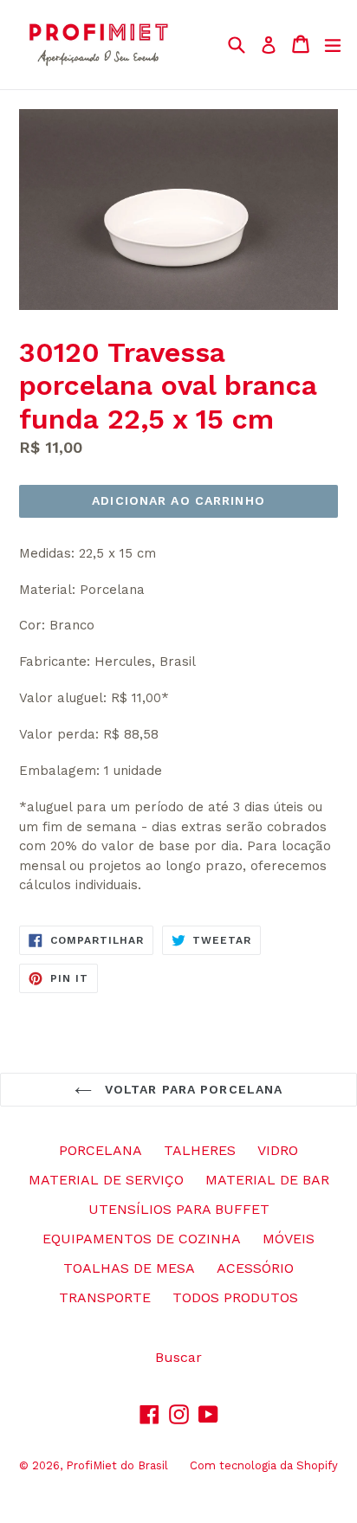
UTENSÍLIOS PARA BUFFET (178, 1209)
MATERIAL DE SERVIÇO (106, 1179)
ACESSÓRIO (255, 1268)
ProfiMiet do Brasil (117, 1465)
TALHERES (200, 1150)
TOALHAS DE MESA (129, 1268)
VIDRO (277, 1150)
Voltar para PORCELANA (192, 1089)
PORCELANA (100, 1150)
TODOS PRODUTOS (235, 1297)
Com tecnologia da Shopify (264, 1465)
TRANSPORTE (105, 1297)
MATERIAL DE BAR (267, 1179)
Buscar (178, 1357)
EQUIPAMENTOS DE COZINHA (141, 1238)
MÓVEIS (289, 1238)
